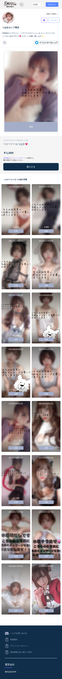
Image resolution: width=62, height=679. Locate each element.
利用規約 (6, 158)
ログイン (52, 4)
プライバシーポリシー (18, 158)
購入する (31, 167)
